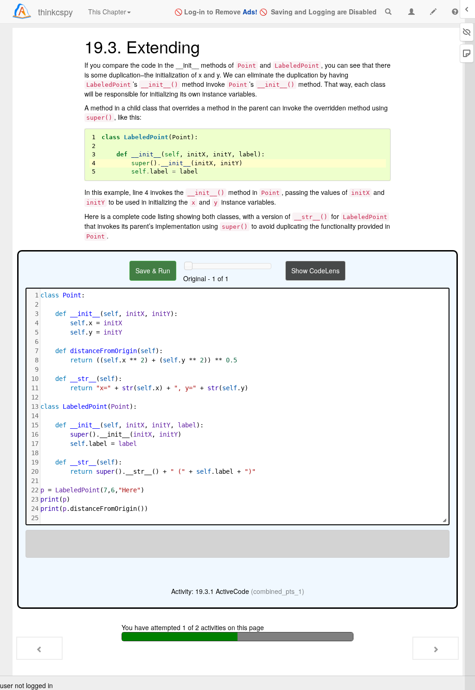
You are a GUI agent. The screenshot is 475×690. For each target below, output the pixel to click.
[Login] (22, 11)
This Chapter (107, 11)
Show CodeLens (315, 270)
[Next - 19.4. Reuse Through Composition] (435, 648)
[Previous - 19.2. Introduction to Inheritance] (39, 648)
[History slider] (188, 266)
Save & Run (152, 270)
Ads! (250, 11)
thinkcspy (55, 12)
